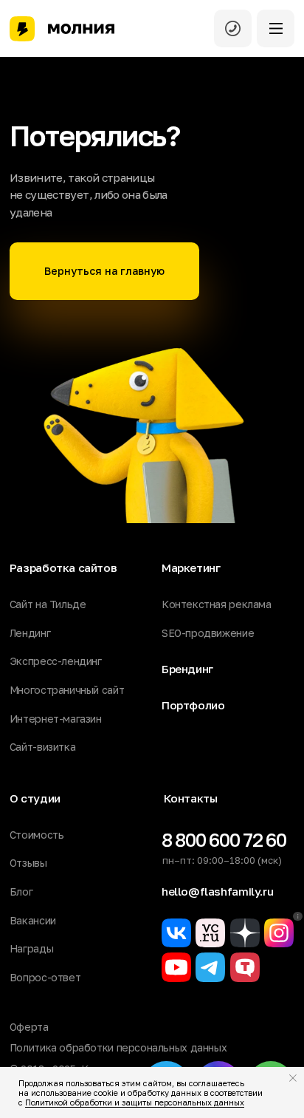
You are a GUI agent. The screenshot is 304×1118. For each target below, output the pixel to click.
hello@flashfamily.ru (217, 891)
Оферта (29, 1026)
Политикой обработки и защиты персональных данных (134, 1102)
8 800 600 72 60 (224, 839)
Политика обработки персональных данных (118, 1047)
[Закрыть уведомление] (293, 1078)
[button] (276, 29)
